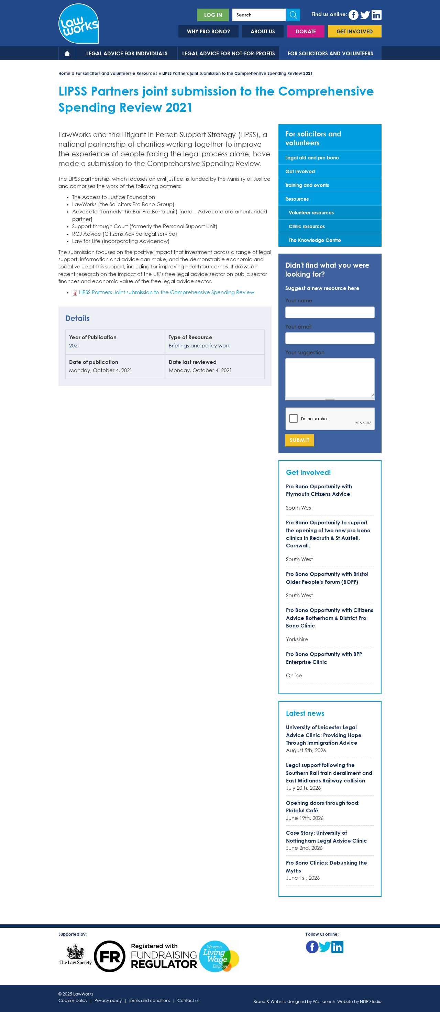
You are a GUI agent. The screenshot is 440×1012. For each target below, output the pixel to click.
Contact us (188, 1001)
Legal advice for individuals (126, 53)
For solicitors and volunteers (330, 53)
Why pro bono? (208, 31)
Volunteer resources (311, 212)
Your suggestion (304, 352)
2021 (74, 345)
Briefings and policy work (199, 345)
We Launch (324, 1002)
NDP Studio (371, 1002)
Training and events (307, 185)
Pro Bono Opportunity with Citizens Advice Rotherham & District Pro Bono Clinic (329, 618)
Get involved (355, 31)
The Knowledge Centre (315, 240)
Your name (298, 300)
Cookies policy (72, 1001)
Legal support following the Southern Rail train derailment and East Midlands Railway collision (329, 772)
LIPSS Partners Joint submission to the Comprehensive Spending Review (166, 292)
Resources (146, 73)
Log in (213, 15)
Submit (299, 440)
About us (263, 31)
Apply (293, 15)
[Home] (78, 23)
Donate (306, 31)
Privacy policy (108, 1001)
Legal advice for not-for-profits (228, 53)
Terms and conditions (149, 1001)
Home (67, 53)
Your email (298, 327)
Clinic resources (307, 226)
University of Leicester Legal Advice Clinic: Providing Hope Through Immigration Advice (324, 735)
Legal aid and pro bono (312, 157)
